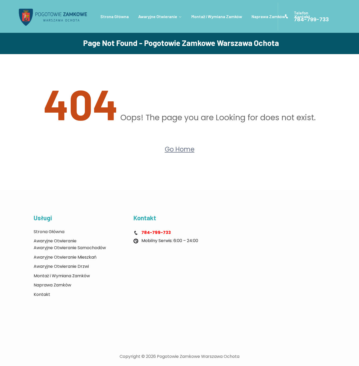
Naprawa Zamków (268, 16)
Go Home (179, 149)
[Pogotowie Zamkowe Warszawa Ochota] (55, 16)
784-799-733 (311, 19)
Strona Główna (114, 16)
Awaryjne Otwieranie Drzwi (61, 266)
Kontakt (42, 294)
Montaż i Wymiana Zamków (216, 16)
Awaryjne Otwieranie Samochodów (70, 248)
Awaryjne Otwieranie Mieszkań (65, 257)
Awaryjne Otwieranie (157, 16)
